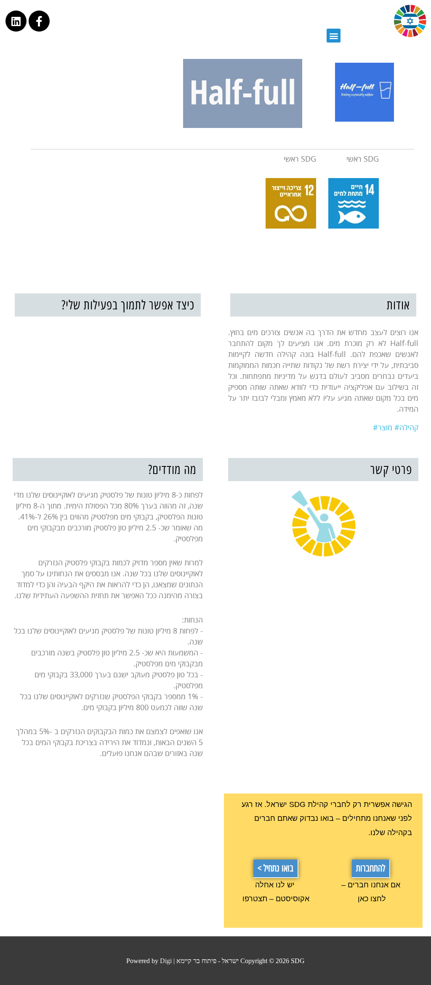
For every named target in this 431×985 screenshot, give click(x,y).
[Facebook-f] (39, 21)
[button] (371, 869)
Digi (166, 960)
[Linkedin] (16, 21)
